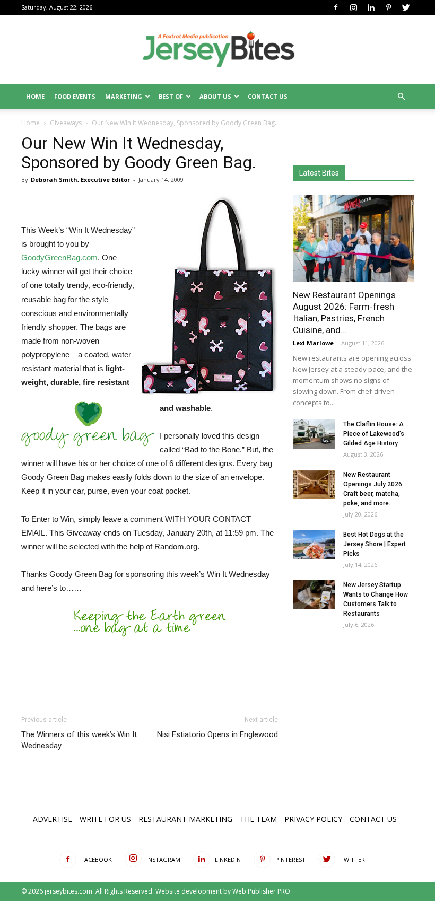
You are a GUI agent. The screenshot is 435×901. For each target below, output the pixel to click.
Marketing (123, 96)
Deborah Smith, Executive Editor (80, 179)
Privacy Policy (313, 819)
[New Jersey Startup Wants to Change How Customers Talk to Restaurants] (314, 594)
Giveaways (66, 122)
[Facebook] (336, 7)
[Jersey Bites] (217, 50)
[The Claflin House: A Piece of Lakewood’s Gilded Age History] (314, 434)
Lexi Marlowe (313, 343)
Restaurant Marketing (185, 819)
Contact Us (268, 96)
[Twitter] (406, 7)
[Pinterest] (388, 7)
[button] (401, 97)
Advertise (52, 819)
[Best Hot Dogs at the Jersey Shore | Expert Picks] (314, 544)
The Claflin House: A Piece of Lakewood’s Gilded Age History (373, 434)
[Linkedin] (371, 7)
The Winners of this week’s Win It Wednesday (79, 740)
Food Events (74, 96)
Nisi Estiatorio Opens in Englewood (217, 734)
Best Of (171, 96)
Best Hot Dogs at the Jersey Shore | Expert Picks (374, 544)
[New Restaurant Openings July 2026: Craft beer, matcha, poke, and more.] (314, 484)
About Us (215, 96)
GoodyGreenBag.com (59, 257)
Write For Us (105, 819)
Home (35, 96)
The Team (258, 819)
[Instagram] (353, 7)
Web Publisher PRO (261, 891)
